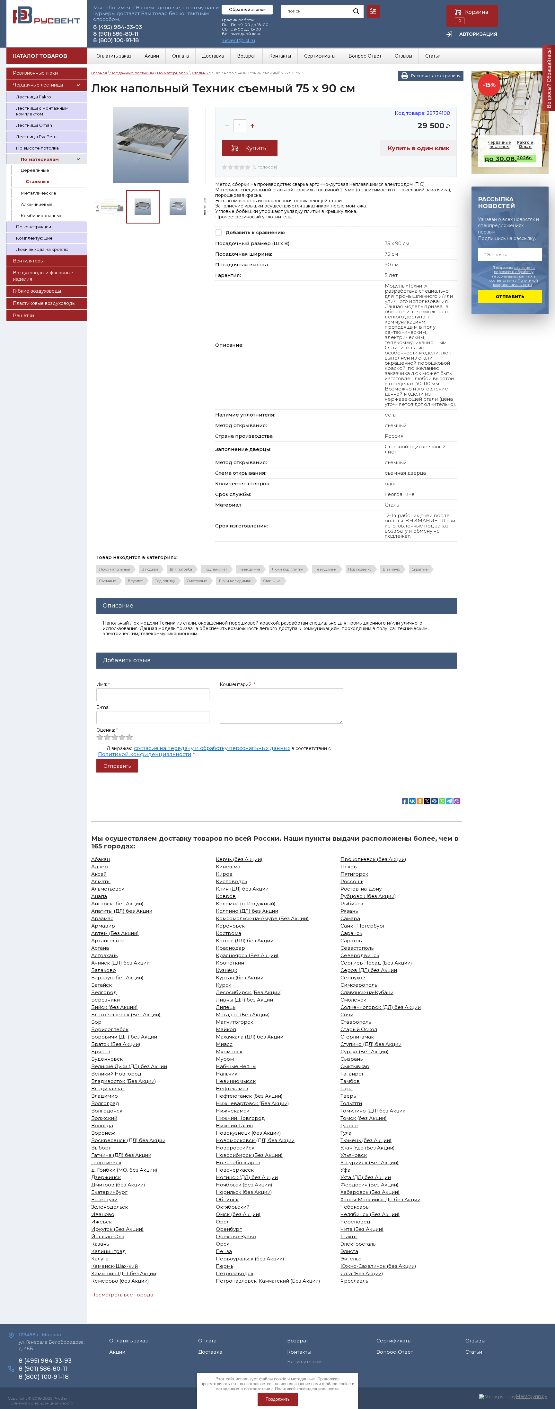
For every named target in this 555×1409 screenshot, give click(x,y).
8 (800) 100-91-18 (116, 40)
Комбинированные (42, 215)
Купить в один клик (418, 148)
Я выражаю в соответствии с (513, 276)
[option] (150, 145)
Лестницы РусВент (36, 136)
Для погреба (181, 569)
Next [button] (204, 206)
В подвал (150, 569)
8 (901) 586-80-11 (115, 34)
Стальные (37, 181)
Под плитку (164, 581)
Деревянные (35, 170)
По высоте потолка (37, 148)
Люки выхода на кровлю (42, 249)
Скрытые (419, 569)
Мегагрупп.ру (531, 1396)
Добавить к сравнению (254, 232)
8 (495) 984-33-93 (117, 27)
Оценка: (107, 730)
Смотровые (197, 581)
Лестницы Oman (34, 125)
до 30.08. (508, 158)
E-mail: (103, 707)
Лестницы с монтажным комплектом (42, 110)
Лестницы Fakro (33, 96)
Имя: (103, 684)
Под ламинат (215, 569)
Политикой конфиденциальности (144, 754)
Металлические (38, 193)
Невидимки (325, 569)
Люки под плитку (287, 569)
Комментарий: (237, 684)
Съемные (107, 581)
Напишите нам (304, 1362)
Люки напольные (114, 569)
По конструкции (33, 226)
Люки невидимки (235, 581)
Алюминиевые (37, 204)
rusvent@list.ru (238, 40)
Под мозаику (359, 569)
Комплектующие (34, 238)
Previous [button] (97, 206)
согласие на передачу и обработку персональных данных (212, 748)
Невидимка (249, 569)
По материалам (40, 159)
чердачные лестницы (510, 144)
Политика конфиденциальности (40, 1403)
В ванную (391, 569)
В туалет (135, 581)
